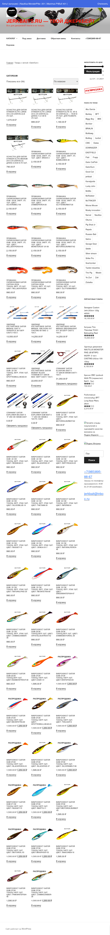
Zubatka (89, 282)
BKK (99, 118)
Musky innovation (93, 210)
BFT (97, 114)
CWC (88, 143)
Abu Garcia (90, 109)
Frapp (95, 157)
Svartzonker (91, 263)
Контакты (75, 38)
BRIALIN (89, 128)
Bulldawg (89, 133)
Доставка (41, 38)
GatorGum (90, 167)
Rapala (89, 229)
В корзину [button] (11, 124)
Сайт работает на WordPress (18, 928)
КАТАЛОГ (10, 38)
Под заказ (27, 38)
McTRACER (91, 200)
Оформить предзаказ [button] (66, 383)
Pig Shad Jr (90, 224)
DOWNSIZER (91, 147)
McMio (88, 191)
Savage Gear (91, 243)
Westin (98, 272)
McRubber (90, 195)
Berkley (89, 114)
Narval (88, 215)
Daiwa (96, 143)
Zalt (96, 277)
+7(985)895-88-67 (93, 38)
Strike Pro (90, 258)
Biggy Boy (90, 118)
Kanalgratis (90, 181)
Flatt (87, 157)
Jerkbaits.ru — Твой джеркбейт (50, 20)
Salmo (88, 239)
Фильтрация (93, 71)
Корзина (10, 45)
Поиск (91, 460)
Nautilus (98, 215)
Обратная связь (58, 38)
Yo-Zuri (89, 277)
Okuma (89, 219)
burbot (98, 138)
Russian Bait (91, 234)
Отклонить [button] (103, 3)
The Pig (89, 272)
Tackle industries (93, 267)
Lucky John (90, 186)
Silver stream (91, 253)
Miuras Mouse (92, 205)
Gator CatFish (92, 162)
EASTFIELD (91, 152)
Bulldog (89, 138)
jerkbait (89, 176)
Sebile (88, 248)
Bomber (89, 123)
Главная (9, 62)
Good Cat (90, 171)
